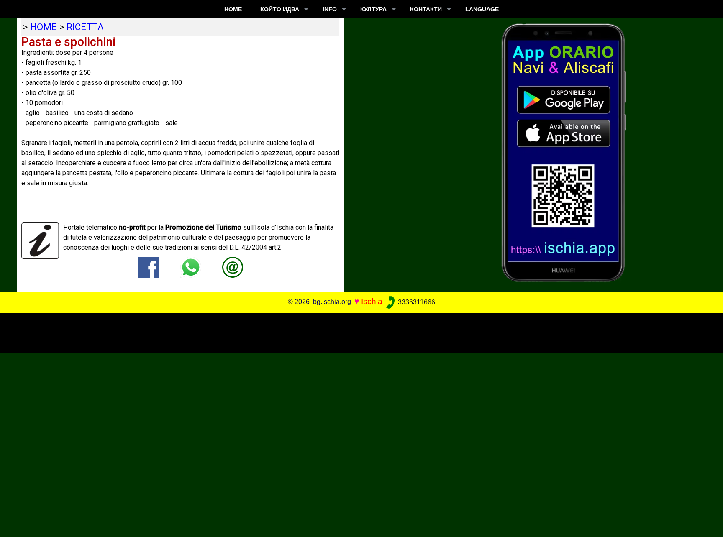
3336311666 (415, 302)
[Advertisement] (354, 331)
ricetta (85, 26)
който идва (279, 9)
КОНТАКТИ (426, 9)
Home (233, 9)
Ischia (371, 301)
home (43, 26)
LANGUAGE (482, 9)
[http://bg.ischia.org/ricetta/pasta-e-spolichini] (232, 267)
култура (373, 9)
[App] (563, 152)
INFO (330, 9)
